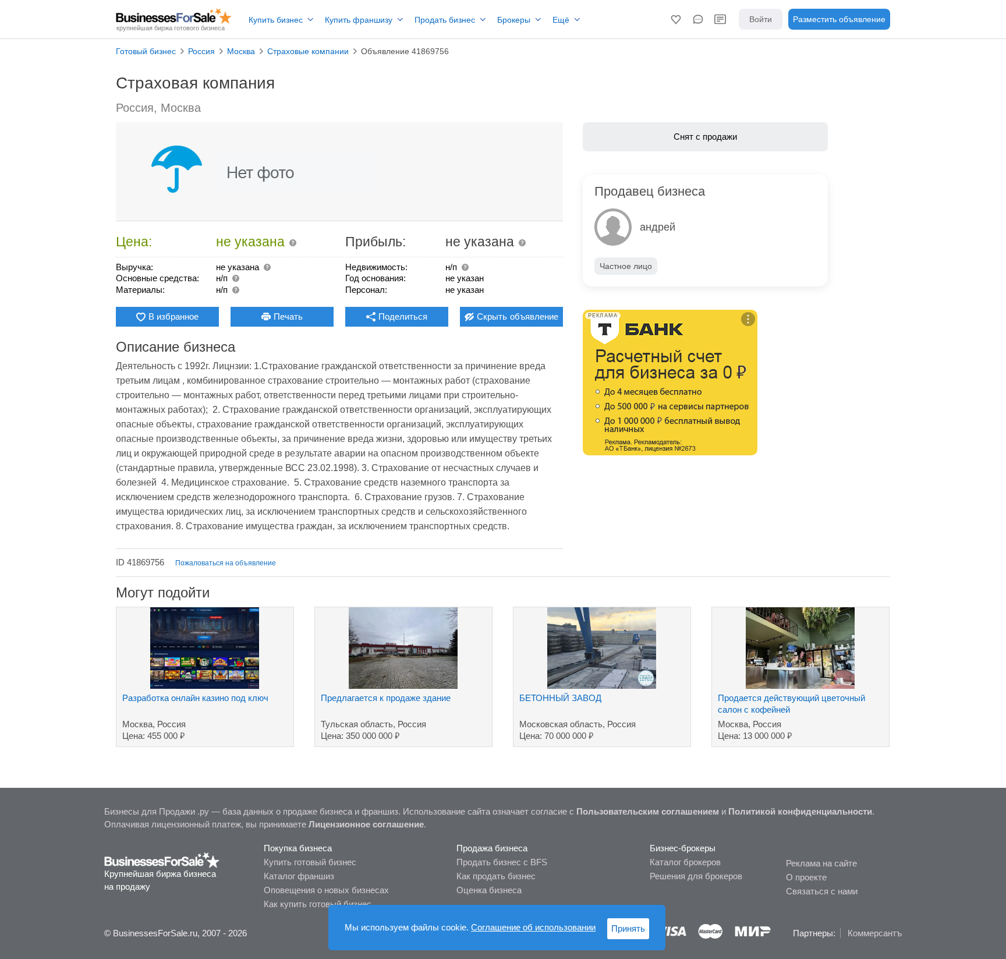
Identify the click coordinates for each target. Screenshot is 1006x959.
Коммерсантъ (875, 933)
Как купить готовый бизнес (317, 904)
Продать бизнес (445, 19)
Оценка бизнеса (489, 890)
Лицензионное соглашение (366, 824)
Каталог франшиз (299, 876)
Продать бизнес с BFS (501, 862)
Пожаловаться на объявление (225, 563)
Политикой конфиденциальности (800, 811)
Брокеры (513, 19)
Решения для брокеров (696, 876)
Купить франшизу (358, 19)
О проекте (806, 877)
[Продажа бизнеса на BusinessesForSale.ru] (162, 859)
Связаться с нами (822, 891)
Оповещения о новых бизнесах (326, 890)
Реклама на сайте (821, 863)
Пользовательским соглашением (647, 811)
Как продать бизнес (496, 876)
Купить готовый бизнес (310, 862)
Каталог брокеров (685, 862)
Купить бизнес (276, 19)
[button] (676, 19)
